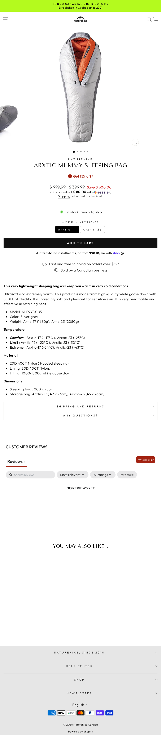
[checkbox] (127, 474)
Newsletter (79, 693)
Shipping (64, 196)
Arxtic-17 (67, 229)
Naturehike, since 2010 (79, 652)
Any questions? (80, 415)
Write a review (146, 459)
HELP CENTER (79, 666)
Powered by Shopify (80, 731)
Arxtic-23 (92, 229)
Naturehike (80, 159)
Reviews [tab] (16, 461)
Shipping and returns (80, 406)
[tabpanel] (80, 502)
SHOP (79, 679)
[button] (80, 192)
